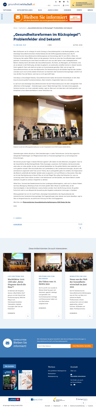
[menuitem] (49, 5)
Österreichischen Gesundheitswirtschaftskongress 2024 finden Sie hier (46, 202)
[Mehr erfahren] (14, 399)
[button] (7, 10)
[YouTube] (74, 384)
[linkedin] (71, 384)
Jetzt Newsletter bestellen (82, 346)
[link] (19, 4)
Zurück (18, 218)
